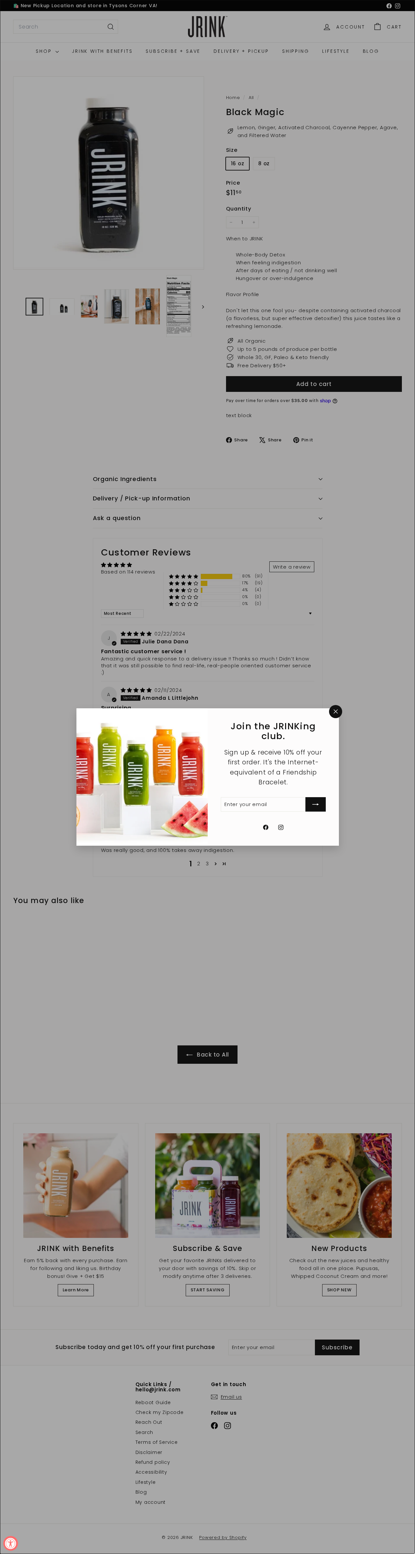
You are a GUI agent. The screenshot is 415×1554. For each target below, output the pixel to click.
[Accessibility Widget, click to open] (10, 1543)
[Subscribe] (315, 804)
